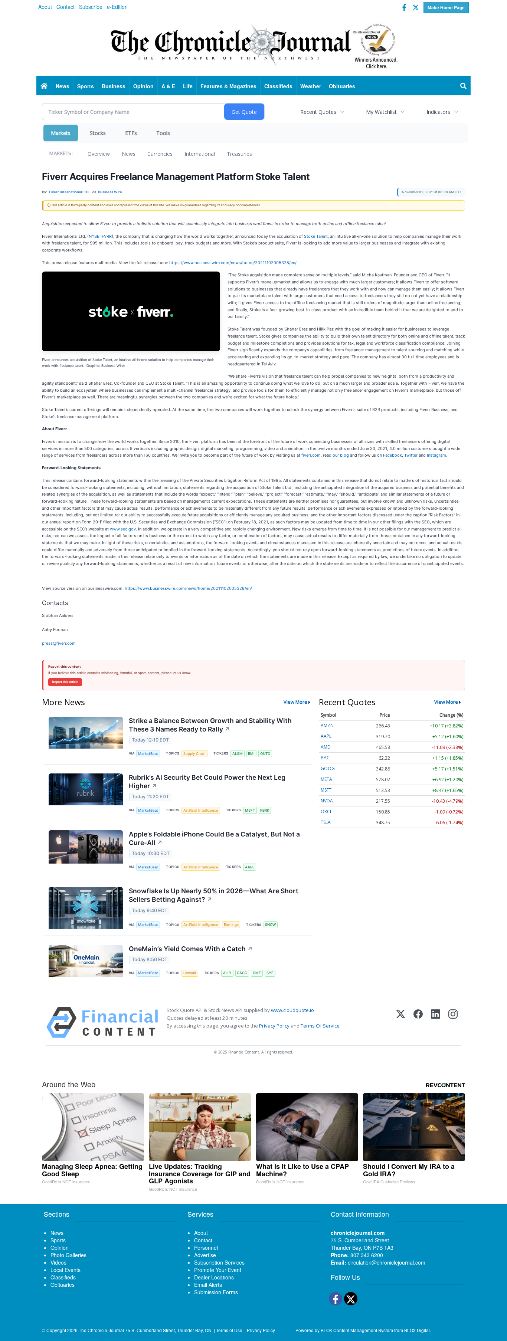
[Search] (464, 86)
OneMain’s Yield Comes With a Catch (191, 949)
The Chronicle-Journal (101, 1330)
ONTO (265, 754)
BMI (251, 754)
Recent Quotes (318, 111)
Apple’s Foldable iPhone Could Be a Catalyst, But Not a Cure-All (214, 838)
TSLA (326, 822)
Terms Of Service (320, 1025)
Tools (163, 133)
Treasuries (239, 153)
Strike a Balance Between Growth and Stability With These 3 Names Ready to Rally (210, 725)
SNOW (270, 925)
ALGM (237, 754)
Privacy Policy (274, 1025)
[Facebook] (418, 1022)
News (128, 153)
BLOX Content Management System (357, 1330)
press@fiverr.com (59, 643)
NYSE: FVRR (100, 236)
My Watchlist (381, 111)
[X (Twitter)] (400, 1022)
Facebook (392, 455)
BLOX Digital (417, 1330)
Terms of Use (229, 1330)
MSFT (250, 810)
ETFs (131, 133)
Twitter (411, 455)
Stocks (98, 133)
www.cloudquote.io (292, 1010)
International (199, 153)
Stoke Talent (316, 236)
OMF (257, 973)
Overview (99, 153)
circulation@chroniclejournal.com (386, 1262)
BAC (325, 758)
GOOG (328, 768)
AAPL (249, 867)
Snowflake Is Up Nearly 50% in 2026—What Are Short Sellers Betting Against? (213, 895)
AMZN (327, 725)
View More (295, 702)
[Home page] (253, 45)
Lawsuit (189, 973)
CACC (242, 973)
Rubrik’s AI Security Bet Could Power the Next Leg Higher (207, 781)
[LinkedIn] (435, 1022)
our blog (341, 455)
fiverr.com (311, 455)
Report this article (65, 682)
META (326, 779)
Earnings (231, 925)
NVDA (327, 801)
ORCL (326, 811)
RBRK (264, 810)
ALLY (227, 973)
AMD (326, 747)
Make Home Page (446, 7)
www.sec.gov (123, 529)
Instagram (436, 455)
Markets (61, 133)
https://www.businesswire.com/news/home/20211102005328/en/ (233, 262)
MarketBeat (148, 754)
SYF (270, 973)
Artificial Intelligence (200, 810)
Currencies (160, 153)
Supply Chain (194, 754)
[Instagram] (453, 1022)
